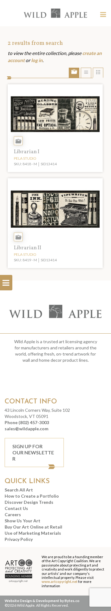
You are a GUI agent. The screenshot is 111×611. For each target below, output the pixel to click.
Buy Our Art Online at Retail (33, 526)
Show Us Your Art (22, 520)
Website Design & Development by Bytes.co (42, 600)
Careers (13, 514)
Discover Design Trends (29, 502)
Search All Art (19, 489)
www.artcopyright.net (59, 581)
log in (37, 60)
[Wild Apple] (55, 13)
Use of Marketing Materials (33, 533)
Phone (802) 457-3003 (27, 422)
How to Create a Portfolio (32, 496)
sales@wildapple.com (26, 428)
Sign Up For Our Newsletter (33, 452)
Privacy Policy (19, 539)
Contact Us (16, 508)
